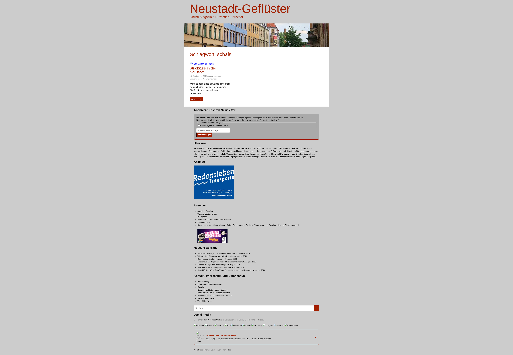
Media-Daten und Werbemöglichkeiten (213, 293)
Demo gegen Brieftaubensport (210, 259)
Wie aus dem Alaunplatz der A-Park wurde (215, 256)
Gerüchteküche (196, 79)
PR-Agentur (202, 217)
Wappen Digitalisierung (207, 214)
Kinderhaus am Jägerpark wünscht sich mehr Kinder (219, 262)
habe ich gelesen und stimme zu (214, 125)
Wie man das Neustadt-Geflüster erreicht (214, 295)
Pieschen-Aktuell (292, 225)
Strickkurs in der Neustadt (203, 70)
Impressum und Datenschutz (209, 284)
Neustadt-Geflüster (240, 8)
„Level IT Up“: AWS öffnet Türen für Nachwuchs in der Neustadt (224, 270)
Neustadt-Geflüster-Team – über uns (212, 290)
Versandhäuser (203, 222)
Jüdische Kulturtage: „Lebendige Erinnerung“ (216, 253)
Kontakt (200, 287)
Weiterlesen (196, 99)
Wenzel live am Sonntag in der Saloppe (214, 267)
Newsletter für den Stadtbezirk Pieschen (214, 219)
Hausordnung (203, 281)
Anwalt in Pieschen (205, 211)
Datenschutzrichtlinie (205, 120)
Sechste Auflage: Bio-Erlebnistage (211, 265)
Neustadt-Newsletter (206, 298)
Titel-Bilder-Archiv (204, 301)
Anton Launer (214, 76)
